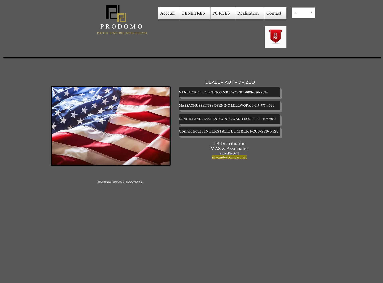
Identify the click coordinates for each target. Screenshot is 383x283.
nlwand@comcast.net (229, 157)
